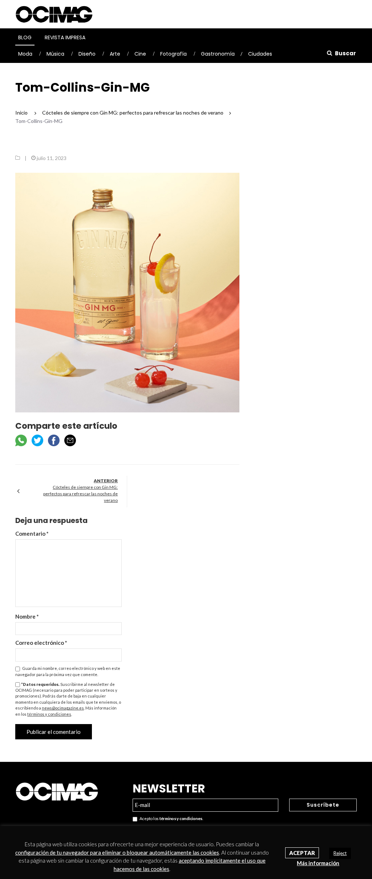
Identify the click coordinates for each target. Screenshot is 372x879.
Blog (25, 37)
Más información (318, 863)
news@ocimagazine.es (63, 708)
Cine (140, 53)
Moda (25, 53)
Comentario (32, 533)
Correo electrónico (41, 642)
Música (55, 53)
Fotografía (173, 53)
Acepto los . (170, 818)
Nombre (27, 616)
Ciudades (260, 53)
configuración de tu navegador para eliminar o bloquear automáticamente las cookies (117, 852)
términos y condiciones (49, 714)
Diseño (87, 53)
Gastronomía (218, 53)
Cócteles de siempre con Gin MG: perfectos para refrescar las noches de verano (80, 493)
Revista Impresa (65, 37)
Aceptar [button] (302, 853)
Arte (115, 53)
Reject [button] (340, 853)
